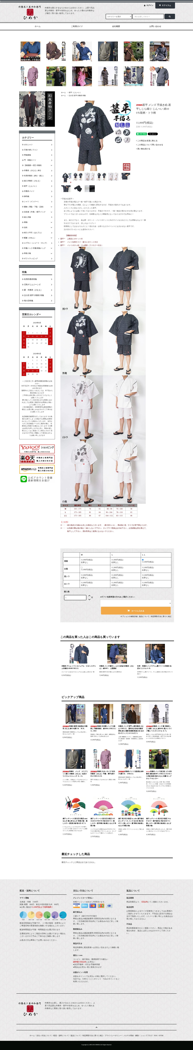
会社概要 (116, 26)
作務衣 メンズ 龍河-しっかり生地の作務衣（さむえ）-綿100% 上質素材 (116, 667)
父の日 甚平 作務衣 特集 (77, 95)
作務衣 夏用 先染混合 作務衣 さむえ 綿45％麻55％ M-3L (75, 727)
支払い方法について (44, 1036)
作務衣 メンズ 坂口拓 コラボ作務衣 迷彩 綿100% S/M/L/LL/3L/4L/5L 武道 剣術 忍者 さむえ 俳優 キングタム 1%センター (159, 774)
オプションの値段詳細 (128, 616)
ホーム (38, 26)
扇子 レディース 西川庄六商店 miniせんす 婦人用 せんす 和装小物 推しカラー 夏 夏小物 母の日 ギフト (75, 821)
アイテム (166, 5)
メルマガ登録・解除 (131, 1036)
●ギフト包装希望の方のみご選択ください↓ (117, 597)
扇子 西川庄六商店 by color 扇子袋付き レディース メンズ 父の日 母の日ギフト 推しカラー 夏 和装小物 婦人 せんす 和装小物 (131, 822)
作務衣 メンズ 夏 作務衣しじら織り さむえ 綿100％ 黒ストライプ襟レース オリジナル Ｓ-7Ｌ (159, 728)
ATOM (160, 1036)
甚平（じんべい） (75, 92)
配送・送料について (61, 1036)
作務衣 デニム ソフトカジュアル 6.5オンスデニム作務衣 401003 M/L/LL (79, 667)
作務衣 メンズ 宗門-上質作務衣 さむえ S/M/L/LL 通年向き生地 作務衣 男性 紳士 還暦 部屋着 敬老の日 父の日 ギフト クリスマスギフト (131, 729)
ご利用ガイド (77, 26)
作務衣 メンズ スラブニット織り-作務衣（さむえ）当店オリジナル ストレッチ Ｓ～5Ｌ (75, 773)
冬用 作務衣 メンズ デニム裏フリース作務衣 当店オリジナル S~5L (154, 667)
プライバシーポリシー (113, 1036)
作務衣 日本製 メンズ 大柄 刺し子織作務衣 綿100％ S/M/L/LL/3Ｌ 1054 (103, 728)
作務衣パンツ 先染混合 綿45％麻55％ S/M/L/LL (131, 772)
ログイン (150, 5)
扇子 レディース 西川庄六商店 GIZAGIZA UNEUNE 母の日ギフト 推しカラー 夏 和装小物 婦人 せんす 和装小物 (103, 822)
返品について (144, 616)
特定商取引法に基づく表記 (161, 616)
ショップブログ (146, 1036)
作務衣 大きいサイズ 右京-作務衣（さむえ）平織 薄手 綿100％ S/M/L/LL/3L (102, 773)
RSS (155, 1036)
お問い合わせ (155, 26)
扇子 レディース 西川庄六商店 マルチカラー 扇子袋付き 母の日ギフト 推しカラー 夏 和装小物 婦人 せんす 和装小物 (158, 822)
